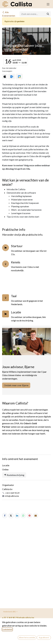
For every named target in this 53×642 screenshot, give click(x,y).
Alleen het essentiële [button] (27, 637)
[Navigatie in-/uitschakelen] (48, 4)
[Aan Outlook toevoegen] (11, 76)
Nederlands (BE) (9, 612)
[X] (11, 515)
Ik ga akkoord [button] (44, 637)
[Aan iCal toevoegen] (5, 76)
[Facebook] (4, 515)
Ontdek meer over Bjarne (16, 385)
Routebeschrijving (15, 475)
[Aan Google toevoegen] (19, 76)
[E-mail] (35, 515)
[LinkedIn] (17, 515)
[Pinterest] (29, 515)
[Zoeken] (48, 14)
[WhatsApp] (23, 515)
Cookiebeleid (7, 629)
